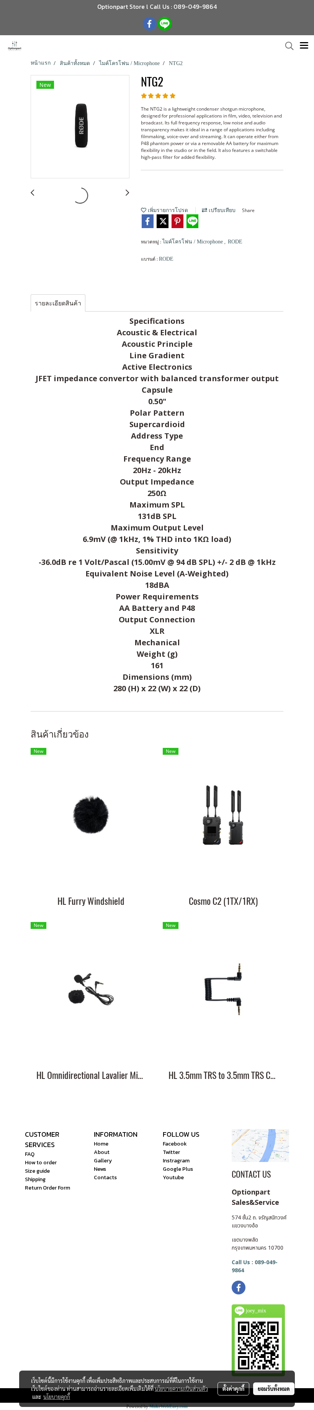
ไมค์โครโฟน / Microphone (193, 242)
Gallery (103, 1161)
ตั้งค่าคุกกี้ (233, 1388)
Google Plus (178, 1169)
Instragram (176, 1161)
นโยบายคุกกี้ (56, 1396)
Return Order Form (47, 1188)
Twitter (171, 1152)
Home (101, 1144)
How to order (41, 1163)
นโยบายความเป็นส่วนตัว (181, 1388)
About (102, 1152)
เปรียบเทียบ (221, 210)
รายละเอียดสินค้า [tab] (58, 303)
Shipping (35, 1179)
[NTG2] (80, 127)
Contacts (105, 1177)
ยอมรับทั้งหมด (274, 1388)
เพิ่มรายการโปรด (167, 210)
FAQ (29, 1154)
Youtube (173, 1177)
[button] (286, 46)
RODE (235, 242)
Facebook (175, 1144)
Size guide (37, 1171)
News (100, 1169)
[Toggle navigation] (304, 46)
